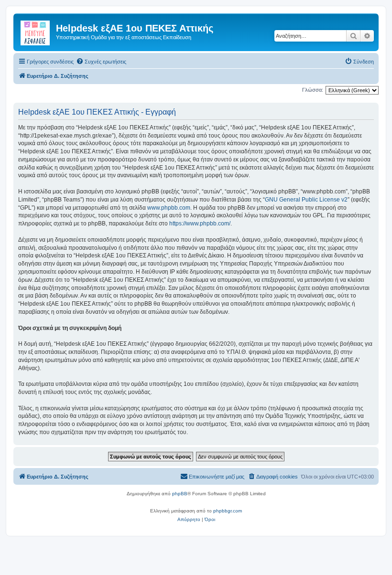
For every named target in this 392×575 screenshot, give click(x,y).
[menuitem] (101, 61)
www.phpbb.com (168, 207)
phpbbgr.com (227, 510)
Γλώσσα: (312, 90)
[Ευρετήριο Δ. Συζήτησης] (36, 31)
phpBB (179, 493)
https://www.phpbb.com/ (199, 223)
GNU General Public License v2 (306, 199)
